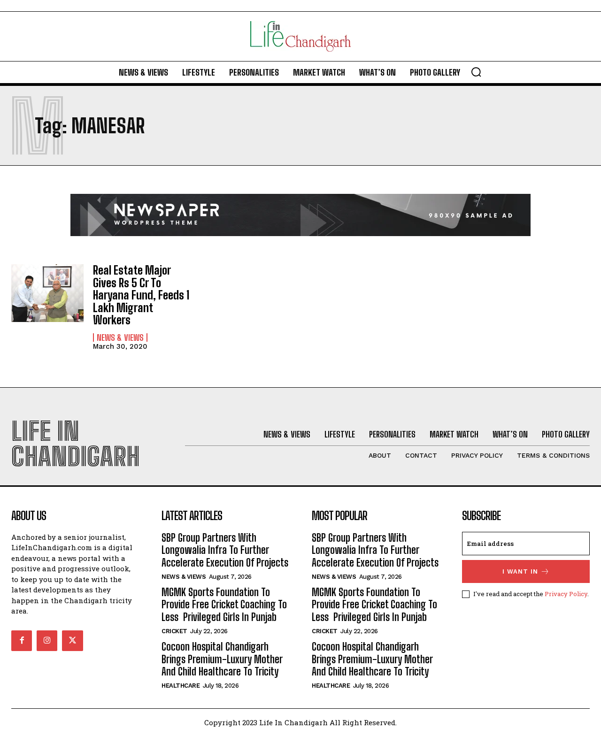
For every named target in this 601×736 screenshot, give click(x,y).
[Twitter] (72, 640)
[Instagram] (47, 640)
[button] (476, 72)
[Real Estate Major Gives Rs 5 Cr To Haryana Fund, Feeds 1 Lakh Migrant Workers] (47, 293)
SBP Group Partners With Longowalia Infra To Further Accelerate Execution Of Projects (225, 550)
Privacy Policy (566, 594)
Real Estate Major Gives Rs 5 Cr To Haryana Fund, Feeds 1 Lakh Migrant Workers (141, 295)
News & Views (120, 337)
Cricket (174, 631)
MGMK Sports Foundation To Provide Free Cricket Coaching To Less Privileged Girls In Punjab (224, 604)
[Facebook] (21, 640)
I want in (520, 571)
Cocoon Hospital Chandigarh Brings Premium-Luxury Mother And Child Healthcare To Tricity (222, 659)
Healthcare (181, 685)
